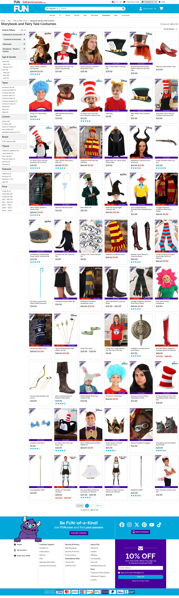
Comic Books (6, 153)
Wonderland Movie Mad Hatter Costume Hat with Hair (140, 68)
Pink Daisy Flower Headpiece (162, 302)
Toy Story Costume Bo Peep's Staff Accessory (38, 302)
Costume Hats (7, 93)
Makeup (5, 107)
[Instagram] (129, 524)
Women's (6, 67)
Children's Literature (9, 151)
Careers (94, 552)
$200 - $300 (7, 208)
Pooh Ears (109, 113)
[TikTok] (159, 524)
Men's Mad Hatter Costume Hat (116, 67)
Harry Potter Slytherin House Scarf (38, 208)
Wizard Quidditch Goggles (140, 443)
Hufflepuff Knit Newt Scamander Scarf (88, 302)
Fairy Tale (5, 156)
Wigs (4, 112)
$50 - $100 (6, 202)
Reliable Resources (98, 566)
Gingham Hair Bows (37, 443)
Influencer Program (98, 576)
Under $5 (5, 191)
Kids (3, 70)
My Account (22, 550)
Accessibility (96, 559)
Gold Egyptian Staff (37, 490)
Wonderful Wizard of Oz (10, 132)
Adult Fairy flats (86, 348)
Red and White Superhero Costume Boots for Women (166, 349)
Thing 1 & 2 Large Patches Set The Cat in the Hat (115, 349)
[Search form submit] (123, 8)
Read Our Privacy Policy (140, 581)
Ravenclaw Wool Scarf (38, 348)
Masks (4, 109)
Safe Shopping (70, 548)
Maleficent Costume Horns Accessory (140, 161)
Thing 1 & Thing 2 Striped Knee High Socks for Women (165, 256)
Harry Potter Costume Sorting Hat (38, 67)
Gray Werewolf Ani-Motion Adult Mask (166, 444)
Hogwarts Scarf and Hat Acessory (89, 161)
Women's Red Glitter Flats (166, 67)
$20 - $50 (6, 199)
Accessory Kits (7, 87)
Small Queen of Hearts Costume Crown (114, 444)
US (117, 2)
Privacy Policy (70, 555)
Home (19, 544)
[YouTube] (151, 524)
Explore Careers (78, 533)
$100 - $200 (7, 205)
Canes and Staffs (8, 90)
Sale (3, 182)
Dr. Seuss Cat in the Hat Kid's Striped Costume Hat (90, 114)
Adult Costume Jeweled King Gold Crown (89, 67)
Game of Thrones (8, 127)
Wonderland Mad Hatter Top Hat (64, 114)
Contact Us (149, 2)
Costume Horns (7, 96)
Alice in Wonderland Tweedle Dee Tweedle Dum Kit (141, 209)
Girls (4, 78)
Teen (4, 73)
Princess (5, 164)
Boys (5, 75)
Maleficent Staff (136, 490)
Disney (4, 121)
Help (163, 2)
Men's (5, 64)
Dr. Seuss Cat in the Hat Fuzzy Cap (64, 444)
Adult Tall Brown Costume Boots (115, 302)
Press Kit (94, 562)
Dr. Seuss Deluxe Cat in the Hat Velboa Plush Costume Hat (166, 398)
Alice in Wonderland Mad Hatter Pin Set (64, 349)
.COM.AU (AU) (70, 566)
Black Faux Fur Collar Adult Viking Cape (116, 161)
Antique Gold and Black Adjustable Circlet (139, 397)
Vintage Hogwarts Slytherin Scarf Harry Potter (141, 302)
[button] (147, 8)
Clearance (5, 174)
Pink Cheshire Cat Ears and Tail (166, 491)
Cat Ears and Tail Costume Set (64, 255)
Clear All (23, 30)
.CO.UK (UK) (69, 562)
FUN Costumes (7, 141)
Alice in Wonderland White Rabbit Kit (90, 444)
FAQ (41, 559)
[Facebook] (121, 524)
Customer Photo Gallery (100, 573)
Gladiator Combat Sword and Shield (140, 349)
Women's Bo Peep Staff (64, 207)
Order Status (44, 552)
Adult (4, 61)
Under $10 (5, 194)
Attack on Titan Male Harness (63, 491)
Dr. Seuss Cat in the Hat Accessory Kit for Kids (38, 161)
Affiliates (94, 555)
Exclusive (5, 176)
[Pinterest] (144, 524)
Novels (4, 162)
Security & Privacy (72, 552)
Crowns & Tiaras (7, 104)
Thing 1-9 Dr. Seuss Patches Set (90, 255)
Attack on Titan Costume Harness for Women (115, 491)
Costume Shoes (7, 98)
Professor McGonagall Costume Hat (114, 208)
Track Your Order (132, 2)
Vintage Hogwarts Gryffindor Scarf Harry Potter (164, 209)
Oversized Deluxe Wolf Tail (65, 301)
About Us (94, 548)
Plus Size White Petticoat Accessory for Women (89, 491)
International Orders (47, 562)
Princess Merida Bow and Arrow (39, 397)
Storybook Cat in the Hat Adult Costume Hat (64, 67)
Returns (42, 555)
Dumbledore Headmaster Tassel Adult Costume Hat (39, 255)
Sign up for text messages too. (132, 573)
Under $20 (6, 197)
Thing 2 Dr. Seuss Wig (38, 113)
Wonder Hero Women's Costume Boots (139, 255)
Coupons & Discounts (47, 566)
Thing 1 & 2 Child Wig (113, 396)
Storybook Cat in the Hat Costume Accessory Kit (165, 114)
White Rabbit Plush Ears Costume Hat (89, 397)
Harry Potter (6, 129)
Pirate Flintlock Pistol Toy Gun (165, 161)
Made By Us (6, 179)
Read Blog (142, 532)
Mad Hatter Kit (85, 207)
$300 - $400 (7, 210)
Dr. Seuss (5, 124)
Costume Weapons (8, 101)
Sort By (169, 29)
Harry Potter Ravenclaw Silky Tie (64, 161)
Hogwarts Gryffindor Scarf (115, 254)
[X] (136, 524)
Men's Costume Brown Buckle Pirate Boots (63, 397)
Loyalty (94, 580)
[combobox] (90, 8)
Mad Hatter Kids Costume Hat (140, 114)
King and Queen (7, 159)
